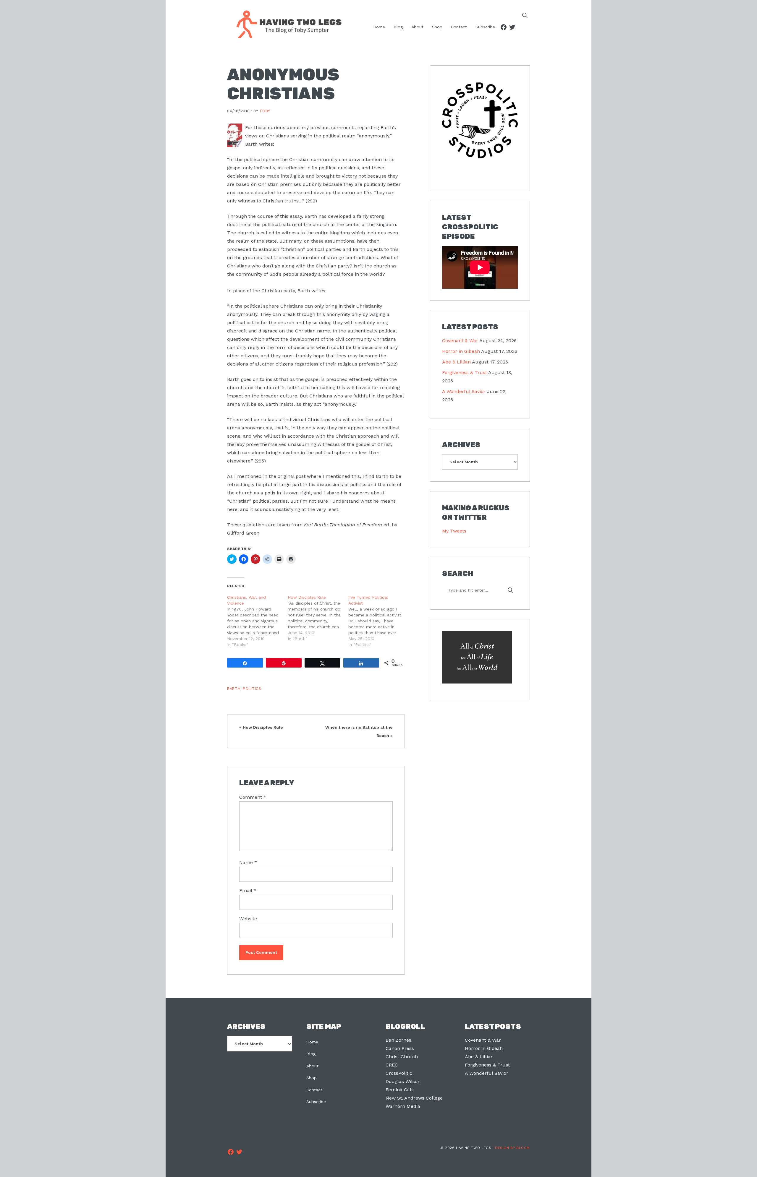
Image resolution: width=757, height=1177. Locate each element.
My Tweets (454, 531)
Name (248, 862)
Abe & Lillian (456, 362)
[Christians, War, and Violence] (257, 620)
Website (248, 918)
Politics (252, 688)
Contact (314, 1089)
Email (247, 890)
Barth (233, 688)
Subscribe (316, 1101)
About (312, 1066)
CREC (392, 1065)
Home (312, 1042)
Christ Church (402, 1056)
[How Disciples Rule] (318, 618)
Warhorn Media (403, 1106)
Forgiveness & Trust (464, 372)
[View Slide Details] (480, 120)
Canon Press (400, 1048)
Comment (252, 797)
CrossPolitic (399, 1073)
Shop (311, 1077)
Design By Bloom (512, 1148)
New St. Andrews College (414, 1098)
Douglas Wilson (403, 1081)
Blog (311, 1053)
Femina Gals (400, 1089)
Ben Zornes (398, 1040)
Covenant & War (460, 340)
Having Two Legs (286, 23)
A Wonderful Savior (464, 391)
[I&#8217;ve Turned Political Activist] (378, 620)
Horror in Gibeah (461, 351)
